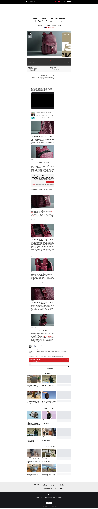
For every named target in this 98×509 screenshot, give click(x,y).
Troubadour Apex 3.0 (50, 332)
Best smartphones (53, 488)
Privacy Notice (33, 184)
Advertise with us (52, 498)
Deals (36, 5)
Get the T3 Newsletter (43, 5)
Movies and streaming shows (47, 488)
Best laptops (53, 485)
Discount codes (61, 489)
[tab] (31, 366)
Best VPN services (45, 489)
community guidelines (36, 361)
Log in (65, 359)
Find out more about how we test (60, 73)
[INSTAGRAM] (33, 346)
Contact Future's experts (48, 497)
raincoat (47, 219)
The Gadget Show (57, 5)
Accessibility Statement (39, 497)
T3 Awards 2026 (50, 5)
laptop (34, 215)
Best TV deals (61, 488)
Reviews (56, 75)
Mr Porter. (34, 143)
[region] (49, 363)
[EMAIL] (35, 346)
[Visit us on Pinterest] (55, 1)
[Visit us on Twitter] (54, 1)
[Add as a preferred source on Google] (49, 503)
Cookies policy (47, 498)
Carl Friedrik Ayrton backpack (48, 336)
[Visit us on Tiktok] (60, 1)
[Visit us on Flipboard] (59, 1)
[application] (42, 100)
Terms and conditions (59, 497)
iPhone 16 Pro (45, 485)
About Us (53, 497)
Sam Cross (45, 75)
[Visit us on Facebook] (53, 1)
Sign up (68, 359)
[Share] (44, 27)
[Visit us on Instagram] (58, 1)
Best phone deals (61, 485)
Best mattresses (53, 489)
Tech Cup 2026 (64, 5)
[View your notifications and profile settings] (66, 1)
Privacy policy (42, 498)
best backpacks (37, 78)
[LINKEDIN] (34, 346)
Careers (57, 498)
